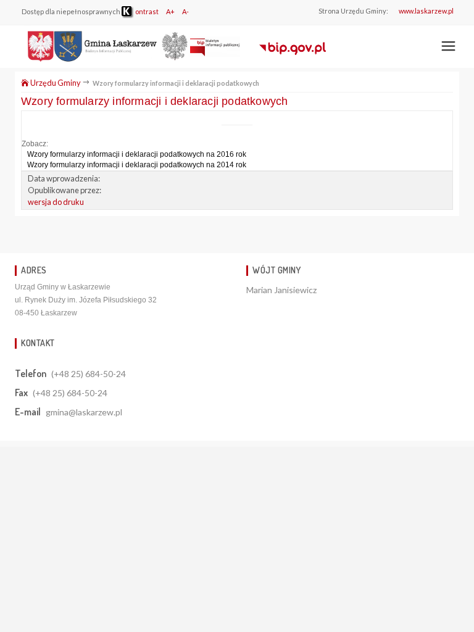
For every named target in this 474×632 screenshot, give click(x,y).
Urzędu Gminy (55, 83)
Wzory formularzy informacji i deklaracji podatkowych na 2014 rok (136, 164)
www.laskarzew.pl (426, 11)
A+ (170, 11)
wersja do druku (56, 202)
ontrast (146, 11)
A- (185, 11)
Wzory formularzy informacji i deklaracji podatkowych (154, 101)
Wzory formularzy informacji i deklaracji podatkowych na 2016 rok (136, 154)
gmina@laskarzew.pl (84, 412)
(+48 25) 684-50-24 (88, 373)
